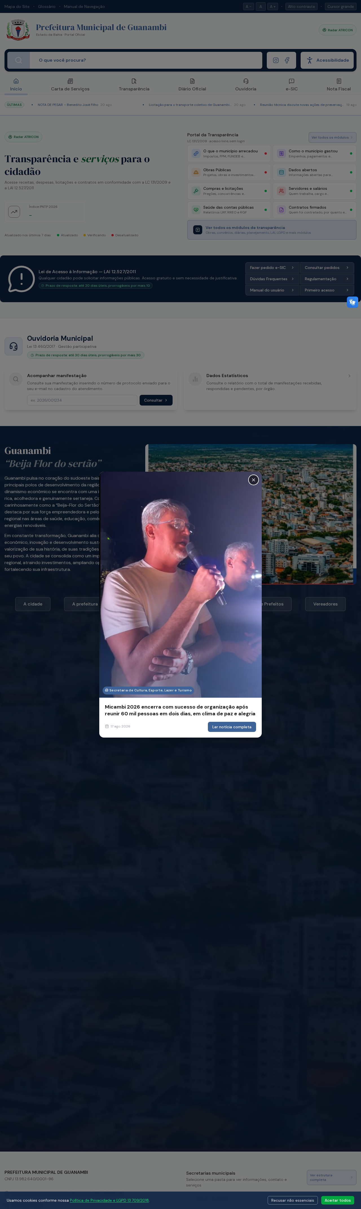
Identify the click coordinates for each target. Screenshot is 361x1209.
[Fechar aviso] (253, 479)
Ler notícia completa (232, 726)
